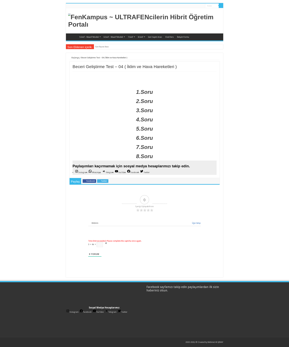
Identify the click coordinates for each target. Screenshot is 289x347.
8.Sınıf (140, 37)
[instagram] (202, 6)
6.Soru (144, 138)
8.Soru (144, 156)
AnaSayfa (71, 36)
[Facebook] (193, 6)
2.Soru (144, 101)
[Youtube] (199, 6)
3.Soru (144, 110)
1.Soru (144, 92)
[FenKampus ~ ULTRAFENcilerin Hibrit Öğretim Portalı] (144, 20)
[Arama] (221, 5)
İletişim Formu (183, 37)
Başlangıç (75, 57)
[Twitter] (196, 6)
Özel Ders (169, 37)
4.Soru (144, 119)
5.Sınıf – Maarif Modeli (89, 37)
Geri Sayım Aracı (155, 37)
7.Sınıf (130, 37)
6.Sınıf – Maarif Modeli (113, 37)
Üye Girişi (195, 223)
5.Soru (144, 129)
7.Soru (144, 147)
